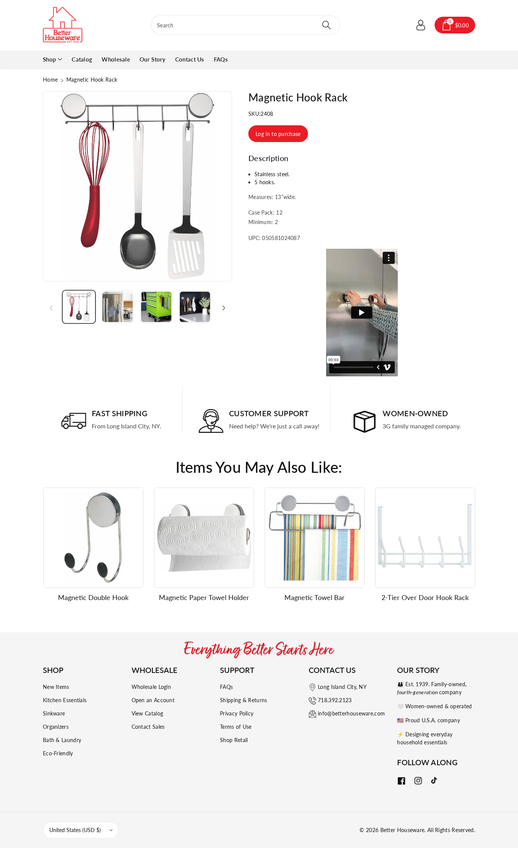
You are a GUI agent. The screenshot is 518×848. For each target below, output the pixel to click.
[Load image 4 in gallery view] (195, 307)
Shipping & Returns (243, 700)
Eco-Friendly (58, 753)
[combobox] (245, 25)
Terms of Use (236, 726)
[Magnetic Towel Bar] (314, 537)
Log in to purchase (278, 134)
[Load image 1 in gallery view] (79, 307)
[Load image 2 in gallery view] (117, 307)
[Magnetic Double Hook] (93, 537)
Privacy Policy (236, 713)
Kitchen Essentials (64, 700)
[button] (455, 25)
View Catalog (147, 713)
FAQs (226, 687)
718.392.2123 (335, 700)
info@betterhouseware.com (351, 713)
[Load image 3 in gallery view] (156, 307)
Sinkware (54, 713)
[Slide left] (51, 306)
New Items (56, 687)
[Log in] (421, 25)
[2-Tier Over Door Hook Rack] (425, 537)
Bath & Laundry (62, 740)
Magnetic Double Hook (93, 597)
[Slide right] (223, 306)
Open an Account (153, 700)
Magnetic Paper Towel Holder (204, 597)
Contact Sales (148, 726)
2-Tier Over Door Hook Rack (425, 597)
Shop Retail (234, 740)
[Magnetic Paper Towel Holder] (204, 537)
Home (50, 79)
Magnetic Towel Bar (314, 597)
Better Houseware (402, 830)
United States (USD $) (75, 830)
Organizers (56, 726)
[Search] (326, 25)
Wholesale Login (151, 687)
